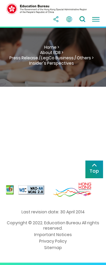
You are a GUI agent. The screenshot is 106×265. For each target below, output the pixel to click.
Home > (51, 47)
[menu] (95, 19)
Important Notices (53, 235)
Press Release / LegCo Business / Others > (51, 57)
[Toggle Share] (56, 19)
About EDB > (51, 52)
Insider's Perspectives (51, 63)
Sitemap (53, 248)
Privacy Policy (53, 241)
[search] (82, 19)
